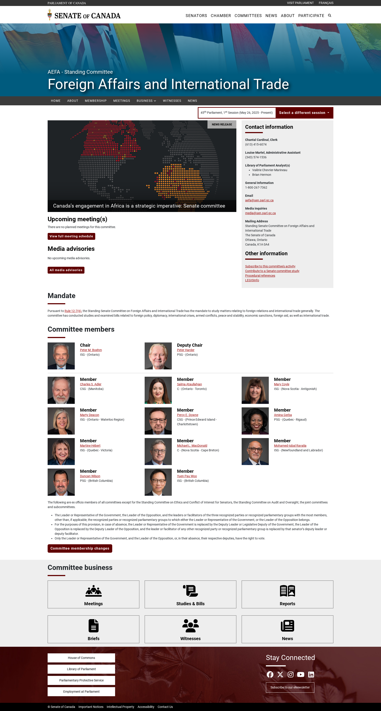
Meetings (121, 100)
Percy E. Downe (187, 415)
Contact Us (165, 707)
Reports (287, 603)
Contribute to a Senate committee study (272, 271)
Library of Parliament (81, 669)
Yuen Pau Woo (187, 476)
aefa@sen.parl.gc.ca (259, 200)
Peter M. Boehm (91, 350)
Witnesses (172, 100)
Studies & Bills (190, 603)
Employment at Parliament (81, 691)
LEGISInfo (252, 280)
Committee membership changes (79, 548)
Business (145, 100)
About (72, 100)
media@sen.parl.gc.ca (260, 213)
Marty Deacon (89, 415)
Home (56, 100)
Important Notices (90, 707)
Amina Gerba (283, 415)
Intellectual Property (120, 707)
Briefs (93, 638)
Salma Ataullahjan (189, 384)
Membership (96, 100)
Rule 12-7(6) (73, 311)
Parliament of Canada (67, 3)
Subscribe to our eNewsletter (290, 687)
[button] (196, 15)
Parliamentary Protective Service (81, 680)
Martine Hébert (90, 445)
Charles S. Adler (90, 384)
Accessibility (146, 707)
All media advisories (66, 270)
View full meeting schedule (71, 236)
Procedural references (260, 275)
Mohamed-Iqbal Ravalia (290, 445)
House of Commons (81, 658)
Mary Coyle (281, 384)
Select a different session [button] (303, 113)
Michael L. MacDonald (192, 445)
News (192, 100)
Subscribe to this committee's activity (270, 266)
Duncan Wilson (90, 476)
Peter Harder (185, 350)
